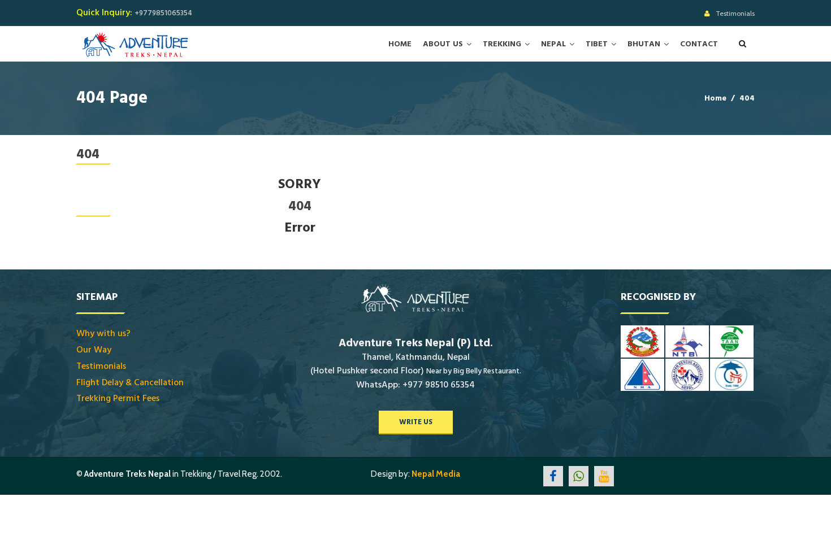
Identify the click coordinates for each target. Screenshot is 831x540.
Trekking (502, 44)
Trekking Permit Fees (117, 398)
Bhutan (643, 44)
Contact (699, 44)
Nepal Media (436, 474)
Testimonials (735, 13)
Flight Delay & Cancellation (130, 382)
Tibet (597, 44)
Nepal (553, 44)
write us (415, 422)
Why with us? (103, 333)
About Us (443, 44)
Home (400, 44)
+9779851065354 (163, 13)
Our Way (93, 349)
